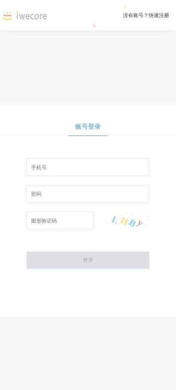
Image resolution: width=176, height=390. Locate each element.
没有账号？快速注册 (146, 15)
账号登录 (88, 126)
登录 (88, 260)
